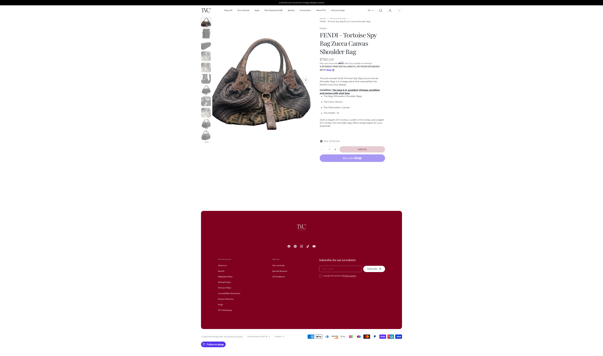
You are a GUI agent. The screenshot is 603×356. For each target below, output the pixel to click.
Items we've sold (338, 18)
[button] (380, 10)
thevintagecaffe (215, 336)
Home (323, 18)
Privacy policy (349, 276)
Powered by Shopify (233, 336)
